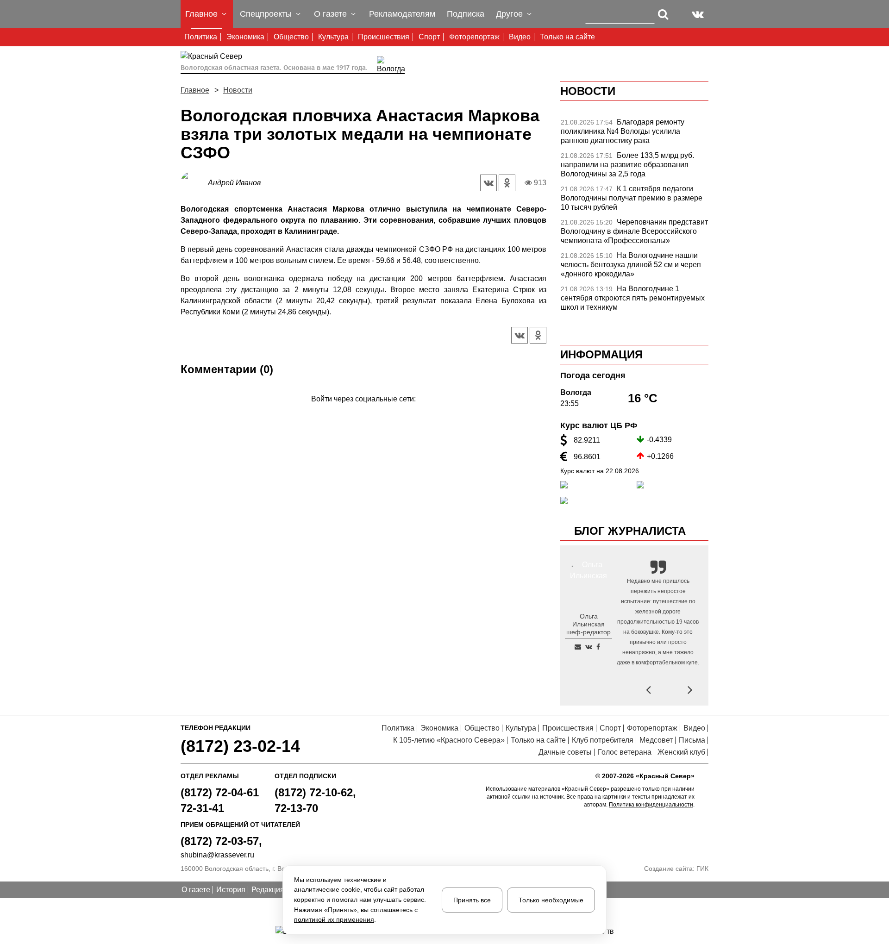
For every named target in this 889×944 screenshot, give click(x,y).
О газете (196, 890)
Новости (237, 90)
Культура (333, 37)
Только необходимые (551, 900)
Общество (291, 37)
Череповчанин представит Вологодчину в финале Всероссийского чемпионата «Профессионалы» (634, 231)
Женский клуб (681, 752)
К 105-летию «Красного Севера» (449, 740)
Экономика (245, 37)
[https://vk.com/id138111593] (588, 647)
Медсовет (656, 740)
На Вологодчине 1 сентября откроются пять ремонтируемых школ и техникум (633, 298)
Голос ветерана (624, 752)
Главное (195, 90)
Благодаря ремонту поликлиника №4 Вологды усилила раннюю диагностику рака (622, 131)
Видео (520, 37)
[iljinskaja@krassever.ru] (578, 647)
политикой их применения (334, 919)
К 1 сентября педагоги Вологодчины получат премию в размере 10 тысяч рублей (631, 198)
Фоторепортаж (474, 37)
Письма (692, 740)
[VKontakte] (362, 412)
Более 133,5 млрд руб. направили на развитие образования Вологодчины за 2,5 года (627, 164)
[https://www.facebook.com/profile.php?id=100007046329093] (598, 647)
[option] (634, 133)
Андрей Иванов (234, 183)
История (230, 890)
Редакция (267, 890)
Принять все (472, 900)
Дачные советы (565, 752)
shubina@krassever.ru (217, 855)
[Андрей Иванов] (194, 182)
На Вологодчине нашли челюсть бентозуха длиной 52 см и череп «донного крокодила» (631, 264)
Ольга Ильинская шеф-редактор (588, 624)
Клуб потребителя (602, 740)
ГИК (702, 868)
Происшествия (383, 37)
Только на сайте (567, 37)
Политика (200, 37)
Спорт (429, 37)
